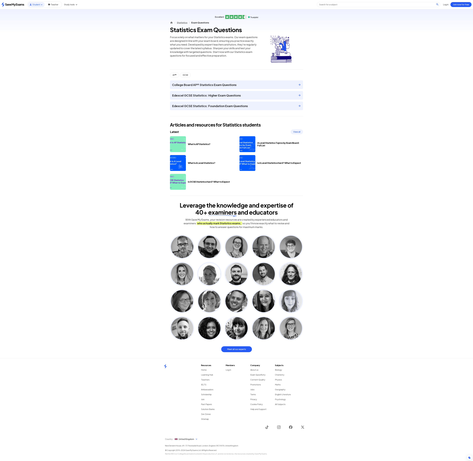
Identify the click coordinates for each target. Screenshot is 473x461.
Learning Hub (207, 374)
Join (202, 399)
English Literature (283, 394)
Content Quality (257, 379)
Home (204, 370)
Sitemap (205, 419)
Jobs (252, 389)
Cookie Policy (256, 404)
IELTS (203, 384)
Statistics (182, 22)
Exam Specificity (257, 374)
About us (254, 370)
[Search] (437, 4)
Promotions (255, 384)
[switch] (469, 457)
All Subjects (280, 404)
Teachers (205, 379)
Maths (278, 384)
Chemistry (279, 374)
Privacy (253, 399)
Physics (278, 379)
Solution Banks (208, 409)
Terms (253, 394)
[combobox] (378, 4)
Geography (280, 389)
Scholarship (206, 394)
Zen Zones (206, 414)
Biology (278, 370)
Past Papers (206, 404)
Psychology (280, 399)
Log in (228, 370)
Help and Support (258, 409)
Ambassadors (207, 389)
